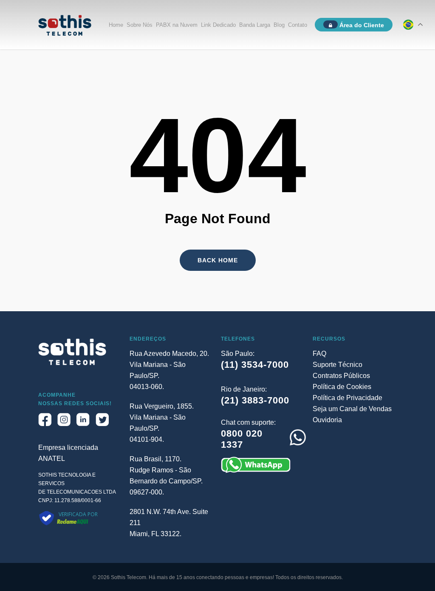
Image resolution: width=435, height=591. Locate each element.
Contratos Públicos (341, 375)
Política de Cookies (342, 386)
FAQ (319, 353)
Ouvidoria (327, 419)
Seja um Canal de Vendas (352, 408)
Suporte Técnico (337, 364)
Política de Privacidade (347, 397)
